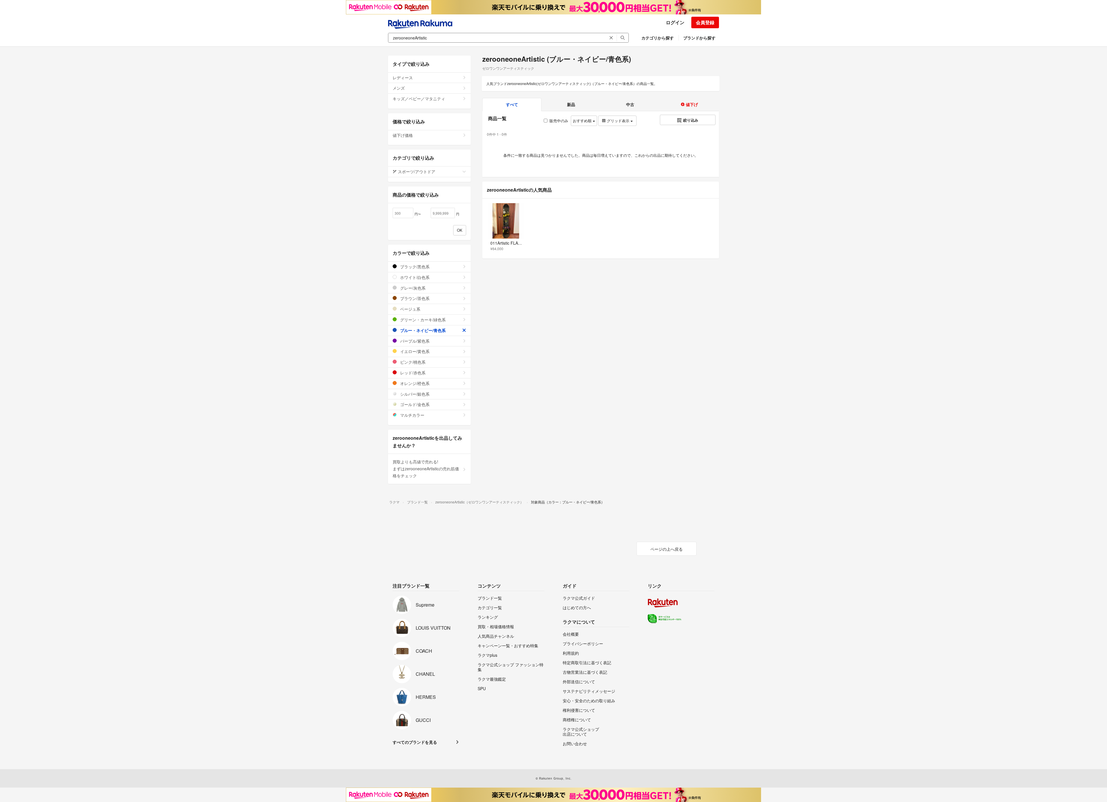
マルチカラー (411, 415)
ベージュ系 (409, 309)
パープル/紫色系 (414, 341)
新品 (571, 104)
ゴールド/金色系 (414, 404)
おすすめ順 (583, 120)
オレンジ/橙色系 (414, 383)
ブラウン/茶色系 (414, 298)
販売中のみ (558, 120)
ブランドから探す (699, 38)
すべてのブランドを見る (415, 742)
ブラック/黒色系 (414, 266)
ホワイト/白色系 (414, 277)
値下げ (691, 104)
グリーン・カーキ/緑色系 (422, 319)
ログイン (675, 22)
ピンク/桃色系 (412, 362)
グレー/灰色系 (412, 288)
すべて (512, 104)
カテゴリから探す (657, 38)
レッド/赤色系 (412, 372)
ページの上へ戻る (666, 549)
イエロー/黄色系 (414, 351)
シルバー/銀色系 (414, 394)
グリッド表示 (618, 120)
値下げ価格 (403, 135)
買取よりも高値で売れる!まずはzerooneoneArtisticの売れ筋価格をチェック (426, 468)
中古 (630, 104)
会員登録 (705, 22)
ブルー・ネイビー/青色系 (422, 330)
